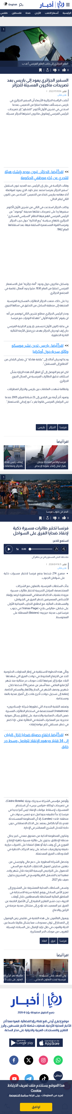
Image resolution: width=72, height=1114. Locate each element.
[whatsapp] (58, 1060)
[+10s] (64, 549)
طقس (4, 12)
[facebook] (13, 1060)
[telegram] (29, 1078)
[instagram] (43, 1060)
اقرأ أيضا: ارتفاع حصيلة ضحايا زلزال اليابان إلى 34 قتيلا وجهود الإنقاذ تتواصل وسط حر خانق (36, 741)
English (12, 4)
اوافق (36, 1107)
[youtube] (14, 1078)
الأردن (38, 12)
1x (17, 549)
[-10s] (56, 549)
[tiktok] (44, 1078)
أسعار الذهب (51, 12)
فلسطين (16, 12)
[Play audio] (8, 549)
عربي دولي (61, 94)
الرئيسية (67, 12)
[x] (28, 1060)
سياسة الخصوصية (18, 1095)
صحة (27, 12)
